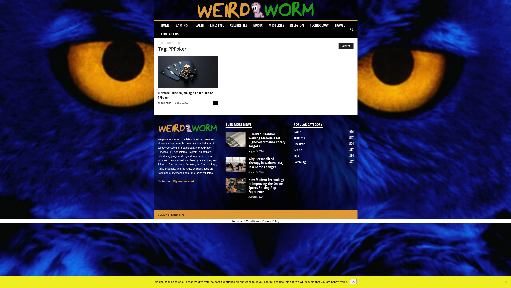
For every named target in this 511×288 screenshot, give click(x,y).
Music (258, 25)
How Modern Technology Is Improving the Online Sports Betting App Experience (266, 185)
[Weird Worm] (256, 10)
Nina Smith (164, 102)
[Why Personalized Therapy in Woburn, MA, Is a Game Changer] (236, 164)
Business (299, 138)
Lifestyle (217, 25)
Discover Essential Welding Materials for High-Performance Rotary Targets (267, 140)
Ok (353, 281)
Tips (296, 156)
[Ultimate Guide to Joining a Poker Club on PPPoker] (188, 72)
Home (165, 25)
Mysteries (276, 25)
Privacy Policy (270, 221)
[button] (351, 29)
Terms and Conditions (245, 221)
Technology (319, 25)
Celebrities (238, 25)
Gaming (181, 25)
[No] (506, 282)
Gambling (299, 162)
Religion (297, 25)
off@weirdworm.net (183, 181)
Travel (340, 25)
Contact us (170, 34)
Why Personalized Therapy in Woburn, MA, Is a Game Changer (266, 162)
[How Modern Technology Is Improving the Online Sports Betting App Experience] (236, 185)
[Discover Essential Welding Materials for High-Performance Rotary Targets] (236, 139)
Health (199, 25)
